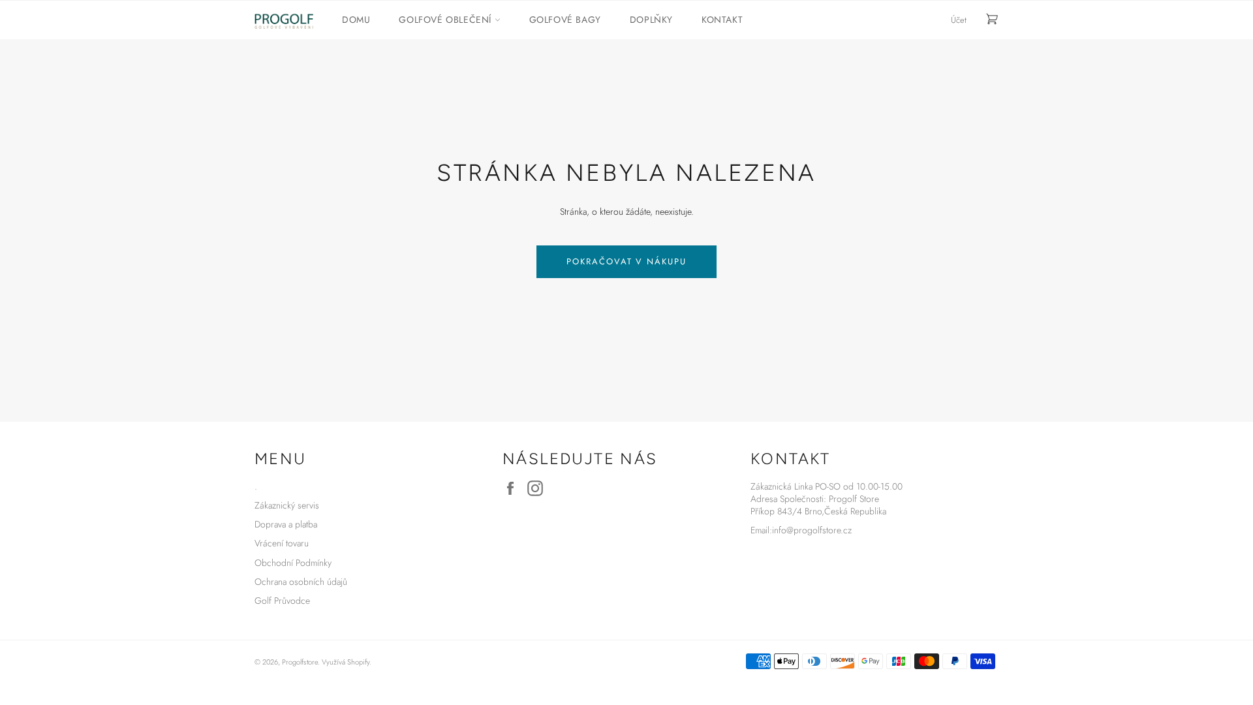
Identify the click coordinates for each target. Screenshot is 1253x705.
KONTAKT (722, 19)
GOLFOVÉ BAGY (565, 19)
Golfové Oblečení (446, 19)
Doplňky (651, 19)
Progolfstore (300, 662)
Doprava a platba (286, 524)
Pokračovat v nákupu (626, 261)
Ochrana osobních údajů (301, 581)
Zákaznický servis (287, 505)
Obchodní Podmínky (293, 562)
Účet (959, 20)
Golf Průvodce (282, 600)
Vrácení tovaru (282, 543)
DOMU (356, 19)
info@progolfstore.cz (812, 530)
